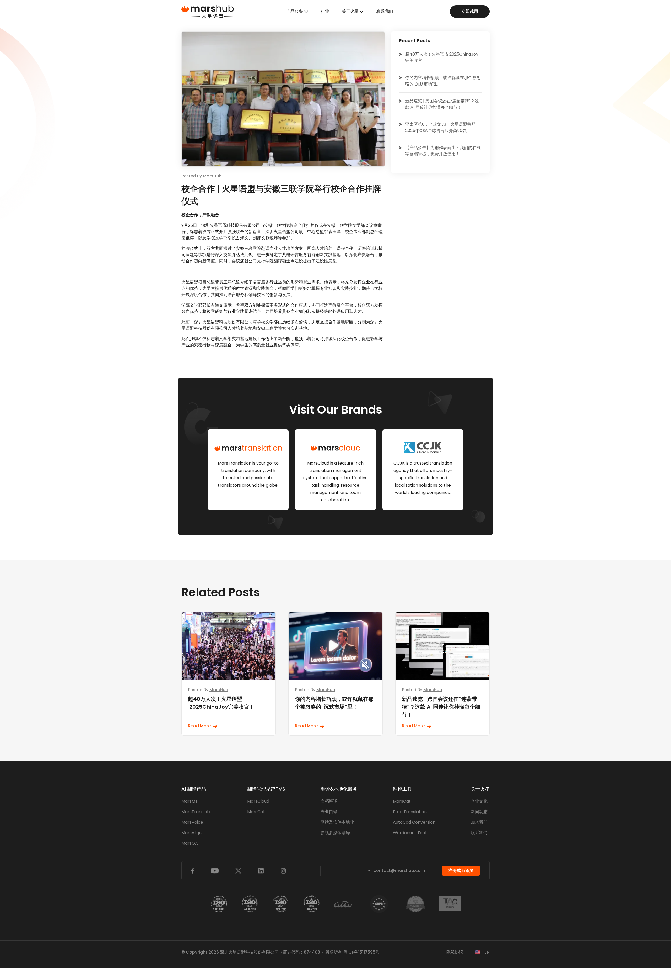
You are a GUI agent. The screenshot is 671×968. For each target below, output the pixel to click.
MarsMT (189, 801)
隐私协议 (454, 952)
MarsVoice (192, 822)
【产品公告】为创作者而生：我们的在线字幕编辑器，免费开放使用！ (443, 151)
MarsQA (189, 843)
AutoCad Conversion (414, 822)
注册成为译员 (460, 870)
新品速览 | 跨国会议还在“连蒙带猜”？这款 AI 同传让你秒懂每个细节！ (442, 104)
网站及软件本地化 (337, 822)
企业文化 (479, 801)
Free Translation (410, 812)
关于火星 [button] (350, 11)
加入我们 (479, 822)
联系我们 (384, 11)
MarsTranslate (196, 812)
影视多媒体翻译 (335, 833)
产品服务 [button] (294, 11)
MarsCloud (258, 801)
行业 (325, 11)
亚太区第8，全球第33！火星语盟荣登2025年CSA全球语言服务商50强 (440, 127)
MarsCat (256, 812)
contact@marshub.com (399, 870)
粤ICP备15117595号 (361, 952)
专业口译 (329, 812)
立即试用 (469, 11)
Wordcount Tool (409, 833)
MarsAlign (191, 833)
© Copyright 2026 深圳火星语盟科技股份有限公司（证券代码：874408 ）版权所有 (261, 952)
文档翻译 (329, 801)
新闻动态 (479, 812)
